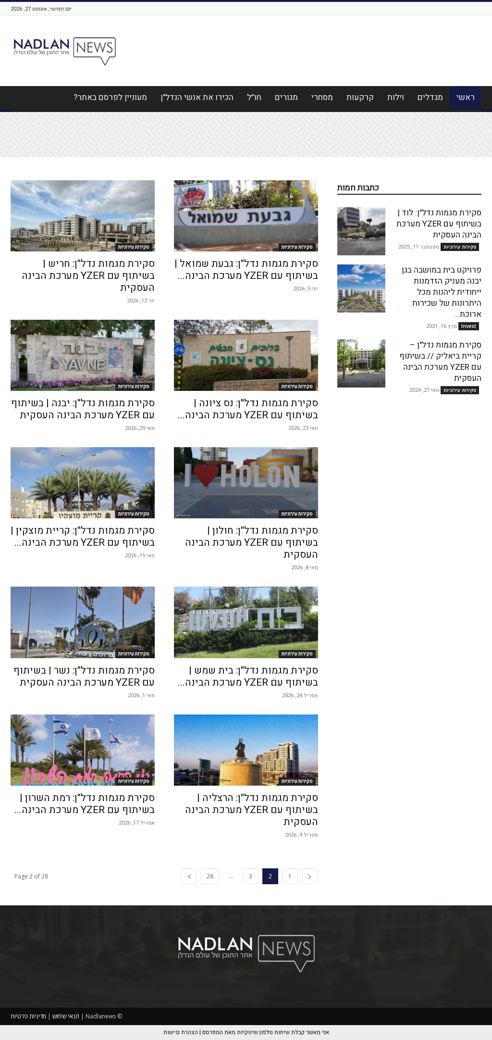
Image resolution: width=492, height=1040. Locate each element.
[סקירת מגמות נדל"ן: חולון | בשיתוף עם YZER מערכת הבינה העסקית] (246, 482)
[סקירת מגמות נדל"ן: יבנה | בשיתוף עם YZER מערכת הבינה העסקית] (83, 355)
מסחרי (322, 97)
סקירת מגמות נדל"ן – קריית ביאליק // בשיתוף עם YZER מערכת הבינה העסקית (440, 361)
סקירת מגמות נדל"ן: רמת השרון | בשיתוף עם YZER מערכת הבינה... (84, 803)
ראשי (465, 97)
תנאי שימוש (65, 1016)
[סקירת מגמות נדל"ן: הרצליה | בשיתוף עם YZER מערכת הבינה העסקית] (246, 750)
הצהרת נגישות (451, 121)
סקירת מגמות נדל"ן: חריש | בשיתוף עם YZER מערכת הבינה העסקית (88, 275)
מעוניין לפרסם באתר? (110, 97)
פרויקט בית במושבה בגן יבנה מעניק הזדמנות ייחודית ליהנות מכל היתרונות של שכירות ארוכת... (441, 292)
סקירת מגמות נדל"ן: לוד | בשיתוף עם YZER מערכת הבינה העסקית (438, 224)
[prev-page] (310, 876)
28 (210, 876)
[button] (22, 146)
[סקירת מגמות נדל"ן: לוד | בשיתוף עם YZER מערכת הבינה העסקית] (361, 231)
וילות (395, 97)
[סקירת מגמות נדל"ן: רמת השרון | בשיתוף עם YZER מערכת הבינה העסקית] (83, 750)
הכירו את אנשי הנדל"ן (197, 97)
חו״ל (254, 97)
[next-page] (189, 876)
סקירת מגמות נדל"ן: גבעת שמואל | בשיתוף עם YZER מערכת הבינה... (246, 269)
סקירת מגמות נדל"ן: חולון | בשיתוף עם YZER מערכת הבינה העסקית (251, 542)
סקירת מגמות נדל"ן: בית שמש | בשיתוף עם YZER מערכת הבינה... (248, 676)
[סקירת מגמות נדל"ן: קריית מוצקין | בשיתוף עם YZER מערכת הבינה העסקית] (83, 482)
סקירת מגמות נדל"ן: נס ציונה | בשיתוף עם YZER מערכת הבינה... (248, 409)
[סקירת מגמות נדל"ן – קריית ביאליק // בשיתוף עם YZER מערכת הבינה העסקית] (361, 363)
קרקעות (360, 97)
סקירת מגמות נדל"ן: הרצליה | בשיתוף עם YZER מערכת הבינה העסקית (251, 809)
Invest (468, 326)
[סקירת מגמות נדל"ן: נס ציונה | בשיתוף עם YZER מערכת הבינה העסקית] (246, 355)
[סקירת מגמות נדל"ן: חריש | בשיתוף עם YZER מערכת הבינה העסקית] (83, 215)
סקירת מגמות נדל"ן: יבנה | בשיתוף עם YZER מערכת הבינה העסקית (83, 409)
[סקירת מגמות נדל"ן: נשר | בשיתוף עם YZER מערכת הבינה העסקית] (83, 622)
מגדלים (430, 97)
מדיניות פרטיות (28, 1016)
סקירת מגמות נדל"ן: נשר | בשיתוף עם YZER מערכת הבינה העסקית (84, 676)
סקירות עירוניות (133, 247)
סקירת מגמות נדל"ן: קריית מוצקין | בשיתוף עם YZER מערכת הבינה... (83, 536)
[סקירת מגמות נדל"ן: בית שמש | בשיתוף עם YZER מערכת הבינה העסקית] (246, 622)
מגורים (286, 97)
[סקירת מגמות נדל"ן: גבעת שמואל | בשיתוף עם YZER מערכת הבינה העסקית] (246, 215)
